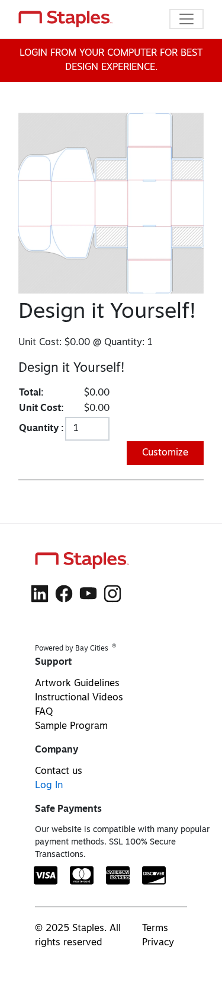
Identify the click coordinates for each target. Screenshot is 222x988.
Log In (49, 786)
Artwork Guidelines (77, 684)
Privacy (158, 943)
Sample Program (71, 726)
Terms (155, 928)
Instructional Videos (79, 698)
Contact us (58, 771)
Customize (165, 453)
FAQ (44, 712)
